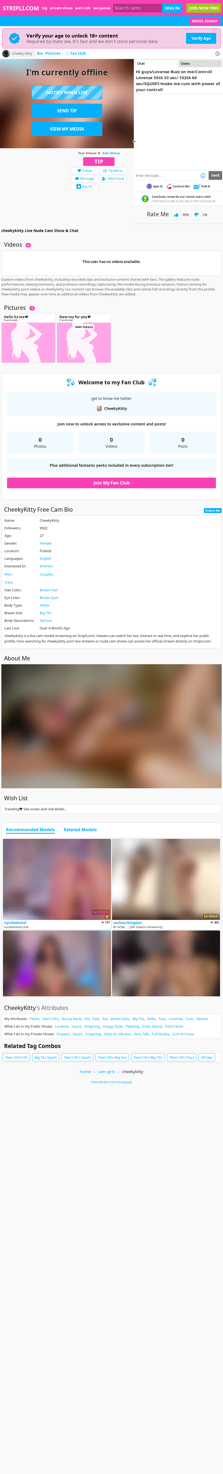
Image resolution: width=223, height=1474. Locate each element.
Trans (8, 582)
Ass (105, 1018)
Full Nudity (160, 1033)
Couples (46, 574)
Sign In (172, 8)
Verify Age (201, 38)
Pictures (54, 53)
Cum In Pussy (183, 1033)
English (45, 558)
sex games (101, 8)
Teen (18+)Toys (181, 1057)
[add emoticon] (203, 175)
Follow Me (212, 510)
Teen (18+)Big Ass (112, 1057)
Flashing (132, 1026)
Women (46, 566)
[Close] (217, 53)
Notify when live (67, 92)
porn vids (83, 8)
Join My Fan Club (112, 483)
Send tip (67, 111)
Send (215, 175)
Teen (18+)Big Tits (148, 1057)
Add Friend (116, 178)
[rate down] (196, 215)
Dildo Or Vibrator (117, 1033)
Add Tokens (111, 153)
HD (86, 1018)
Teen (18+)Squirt (77, 1057)
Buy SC (87, 186)
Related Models (80, 830)
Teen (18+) (50, 1018)
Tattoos (46, 620)
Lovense (175, 1018)
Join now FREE (204, 8)
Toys (162, 1018)
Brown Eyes (49, 597)
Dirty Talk (141, 1033)
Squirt (76, 1026)
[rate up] (176, 215)
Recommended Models (30, 830)
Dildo (151, 1018)
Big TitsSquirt (46, 1057)
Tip (98, 161)
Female (45, 543)
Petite (44, 605)
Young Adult (71, 1018)
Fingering (92, 1026)
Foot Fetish (174, 1026)
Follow (87, 170)
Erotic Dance (152, 1026)
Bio (40, 53)
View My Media (67, 129)
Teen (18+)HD (16, 1057)
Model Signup (205, 21)
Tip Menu (115, 170)
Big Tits (45, 612)
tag (44, 8)
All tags (207, 1057)
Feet (95, 1018)
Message (87, 178)
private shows (61, 8)
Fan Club (78, 53)
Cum (189, 1018)
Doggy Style (112, 1026)
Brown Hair (49, 590)
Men (8, 574)
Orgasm (63, 1033)
